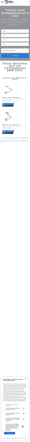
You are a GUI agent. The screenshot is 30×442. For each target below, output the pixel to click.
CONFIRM (9, 433)
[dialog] (15, 409)
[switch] (23, 408)
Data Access (15, 438)
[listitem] (15, 405)
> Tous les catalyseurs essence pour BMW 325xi (14, 138)
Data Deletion (7, 438)
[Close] (26, 379)
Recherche (15, 55)
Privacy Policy (23, 438)
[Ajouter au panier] (7, 106)
